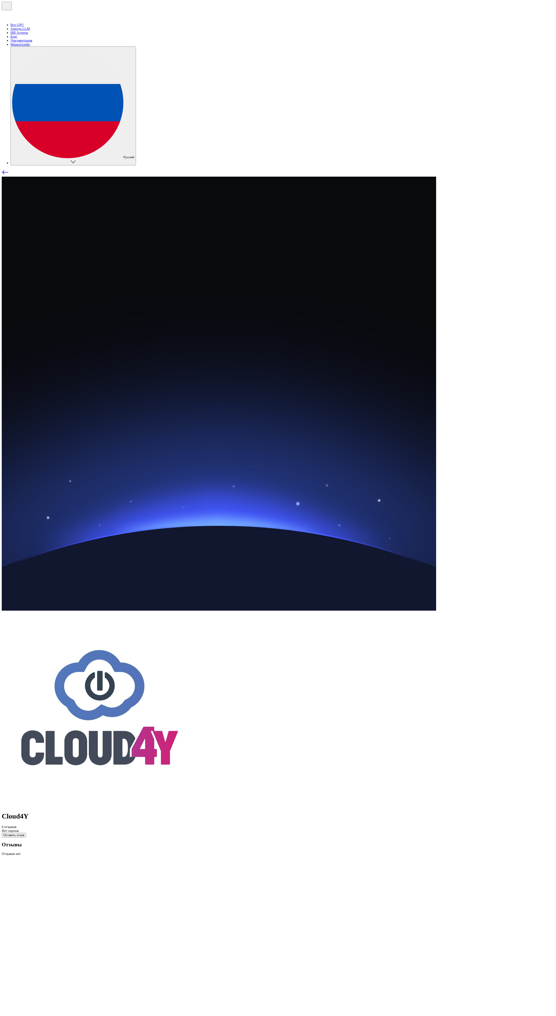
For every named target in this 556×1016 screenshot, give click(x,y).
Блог (13, 36)
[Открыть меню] (7, 6)
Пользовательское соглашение (71, 984)
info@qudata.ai (12, 980)
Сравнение (18, 912)
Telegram (16, 942)
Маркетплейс (20, 44)
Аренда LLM (20, 29)
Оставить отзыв (13, 835)
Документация (21, 40)
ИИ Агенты (19, 33)
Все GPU (17, 25)
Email (14, 946)
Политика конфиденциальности (25, 984)
